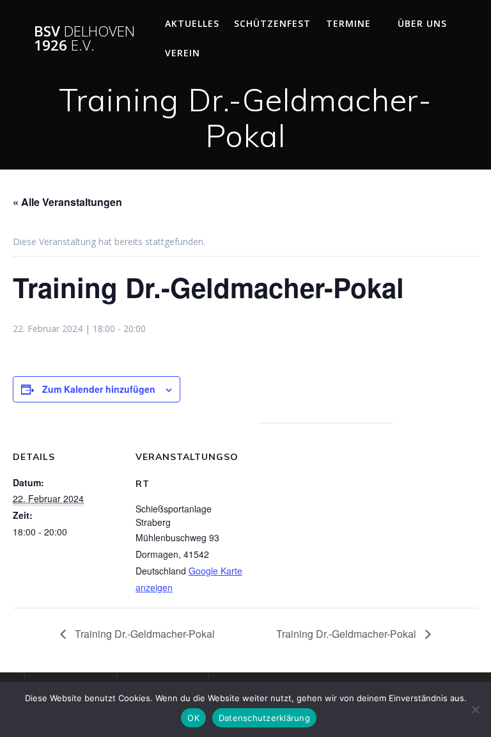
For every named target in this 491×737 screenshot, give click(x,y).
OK (193, 718)
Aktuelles (192, 23)
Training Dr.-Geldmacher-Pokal (143, 633)
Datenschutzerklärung (264, 718)
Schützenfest (272, 23)
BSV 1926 (84, 38)
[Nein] (475, 709)
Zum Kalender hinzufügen (98, 389)
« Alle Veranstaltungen (67, 201)
